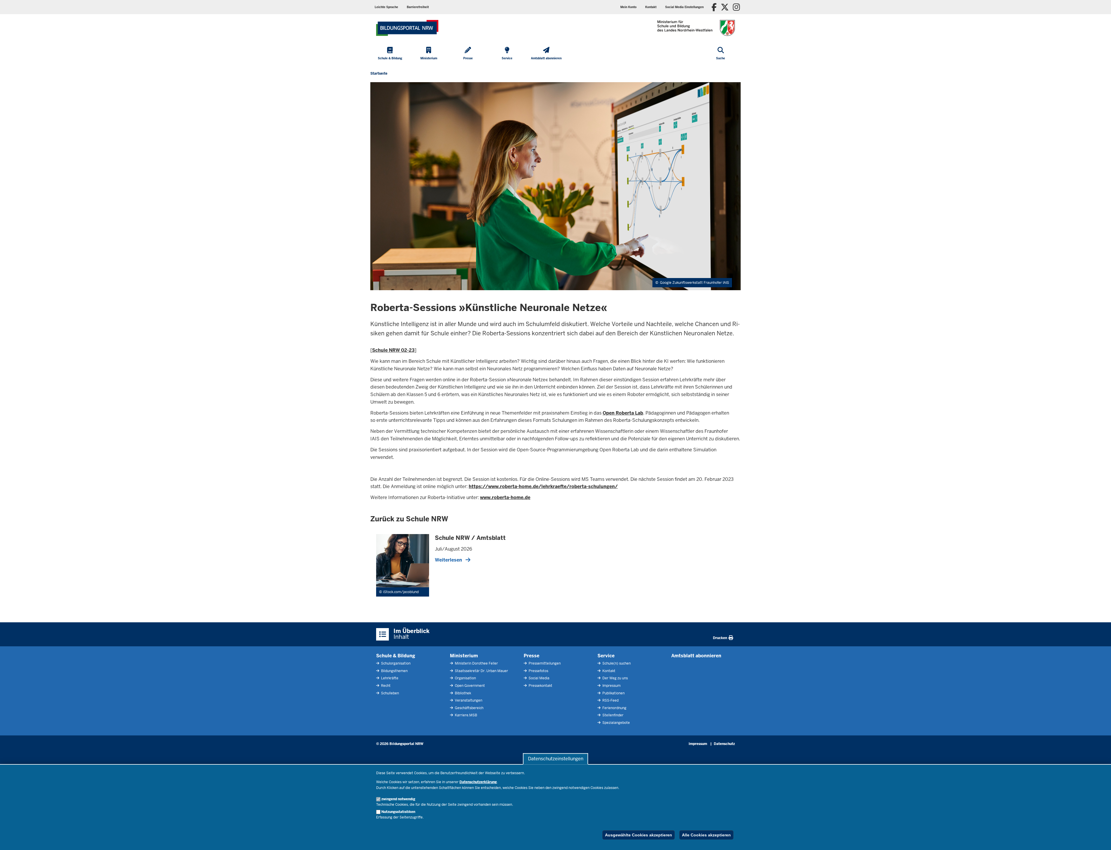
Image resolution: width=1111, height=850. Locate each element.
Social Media (538, 678)
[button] (684, 7)
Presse (531, 656)
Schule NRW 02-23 (393, 350)
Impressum (611, 685)
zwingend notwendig (398, 799)
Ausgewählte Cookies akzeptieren (638, 835)
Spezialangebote (616, 722)
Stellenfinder (612, 715)
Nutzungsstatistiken (398, 811)
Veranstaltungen (468, 700)
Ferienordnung (614, 708)
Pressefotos (538, 671)
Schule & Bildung (395, 656)
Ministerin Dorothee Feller (476, 663)
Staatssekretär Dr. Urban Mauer (481, 671)
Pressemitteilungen (544, 663)
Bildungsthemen (394, 671)
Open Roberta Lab (623, 413)
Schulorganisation (395, 663)
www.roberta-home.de (505, 497)
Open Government (469, 685)
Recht (385, 685)
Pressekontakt (540, 685)
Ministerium (464, 656)
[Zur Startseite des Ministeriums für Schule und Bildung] (407, 28)
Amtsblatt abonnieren (696, 656)
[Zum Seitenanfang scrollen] (1099, 839)
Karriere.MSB (465, 715)
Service (606, 656)
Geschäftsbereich (468, 708)
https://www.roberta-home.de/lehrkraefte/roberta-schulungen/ (543, 486)
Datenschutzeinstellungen (555, 759)
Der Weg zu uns (615, 678)
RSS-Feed (610, 700)
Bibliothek (462, 693)
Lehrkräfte (389, 678)
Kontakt (608, 671)
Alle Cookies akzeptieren (706, 835)
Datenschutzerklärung (478, 782)
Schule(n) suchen (616, 663)
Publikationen (613, 693)
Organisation (465, 678)
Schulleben (389, 693)
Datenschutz (724, 744)
